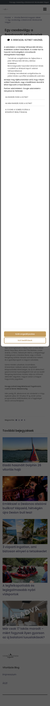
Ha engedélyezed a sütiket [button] (16, 97)
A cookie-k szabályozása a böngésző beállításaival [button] (17, 110)
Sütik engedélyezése (25, 334)
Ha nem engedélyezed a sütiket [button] (18, 103)
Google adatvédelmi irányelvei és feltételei (22, 89)
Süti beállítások (25, 340)
